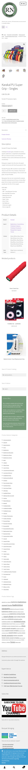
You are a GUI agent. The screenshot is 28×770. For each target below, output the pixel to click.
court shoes (8, 616)
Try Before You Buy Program (9, 571)
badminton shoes (7, 611)
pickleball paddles (17, 619)
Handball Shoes (7, 493)
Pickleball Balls (6, 506)
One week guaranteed (8, 748)
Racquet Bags (6, 521)
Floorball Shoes (7, 485)
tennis (23, 633)
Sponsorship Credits (8, 536)
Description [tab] (5, 130)
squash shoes (13, 633)
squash (4, 628)
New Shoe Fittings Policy (10, 677)
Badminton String (7, 457)
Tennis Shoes (6, 564)
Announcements (7, 440)
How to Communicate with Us (11, 680)
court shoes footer (19, 617)
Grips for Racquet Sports (10, 121)
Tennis (12, 232)
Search (14, 767)
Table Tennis (6, 554)
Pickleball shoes (7, 511)
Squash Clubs (6, 541)
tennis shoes (11, 639)
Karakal (9, 151)
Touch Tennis (6, 569)
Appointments (6, 445)
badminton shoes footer (18, 611)
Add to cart (12, 110)
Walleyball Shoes (7, 584)
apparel (3, 602)
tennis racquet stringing (12, 638)
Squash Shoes (6, 549)
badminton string (6, 614)
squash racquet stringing (12, 630)
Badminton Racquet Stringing (17, 609)
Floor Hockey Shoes (7, 483)
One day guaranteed (8, 746)
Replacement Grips (7, 531)
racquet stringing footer (12, 626)
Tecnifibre (19, 633)
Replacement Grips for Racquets (9, 122)
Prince (13, 623)
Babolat (9, 602)
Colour (3, 103)
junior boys (5, 619)
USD (6, 27)
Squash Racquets (7, 546)
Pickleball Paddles (7, 508)
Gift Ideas (5, 490)
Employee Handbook (8, 478)
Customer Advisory (7, 473)
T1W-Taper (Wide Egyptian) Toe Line (13, 686)
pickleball (10, 619)
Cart (21, 766)
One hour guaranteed (8, 744)
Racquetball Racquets (8, 528)
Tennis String (6, 566)
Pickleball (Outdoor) (16, 228)
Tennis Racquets (7, 561)
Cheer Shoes (6, 465)
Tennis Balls (6, 559)
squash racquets (11, 628)
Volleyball (5, 579)
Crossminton (20, 224)
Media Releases (6, 501)
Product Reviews (7, 518)
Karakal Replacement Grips (11, 36)
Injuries (5, 498)
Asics (4, 447)
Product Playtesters (8, 516)
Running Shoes (6, 533)
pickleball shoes (19, 621)
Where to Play (6, 587)
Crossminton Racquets (8, 470)
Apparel (5, 442)
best (2, 616)
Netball (5, 503)
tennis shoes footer (17, 639)
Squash (19, 230)
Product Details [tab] (6, 134)
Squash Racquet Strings (9, 544)
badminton (14, 602)
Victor (4, 577)
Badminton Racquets (8, 452)
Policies (5, 513)
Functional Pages (7, 488)
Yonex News (6, 589)
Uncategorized (6, 574)
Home (4, 34)
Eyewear (5, 480)
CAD (3, 27)
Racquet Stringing (7, 523)
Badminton (13, 224)
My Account (4, 767)
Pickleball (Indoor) (15, 226)
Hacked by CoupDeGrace (10, 674)
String (4, 551)
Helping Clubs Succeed (8, 495)
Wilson (8, 642)
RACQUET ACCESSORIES (12, 34)
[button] (24, 44)
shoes (23, 626)
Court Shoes (6, 468)
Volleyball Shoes (7, 582)
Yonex (12, 642)
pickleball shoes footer (7, 623)
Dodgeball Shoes (7, 475)
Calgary (5, 462)
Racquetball (14, 230)
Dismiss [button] (4, 762)
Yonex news (18, 642)
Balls (4, 460)
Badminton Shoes (7, 455)
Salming (19, 626)
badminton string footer (17, 614)
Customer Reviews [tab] (6, 139)
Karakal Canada (20, 121)
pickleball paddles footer (8, 621)
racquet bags (17, 623)
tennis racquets (7, 635)
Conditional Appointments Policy (12, 683)
